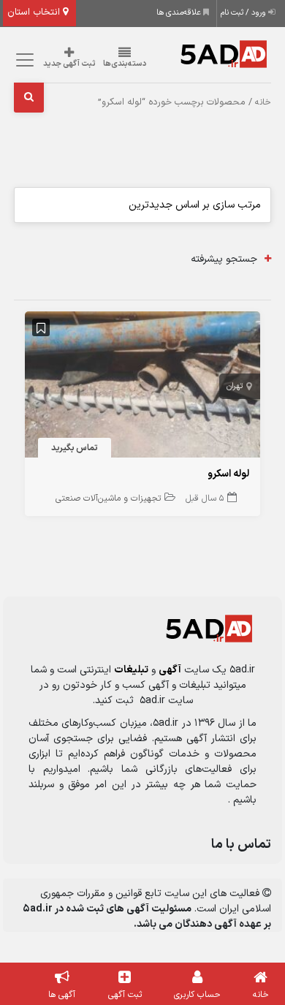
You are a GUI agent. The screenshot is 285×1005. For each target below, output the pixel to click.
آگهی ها (61, 994)
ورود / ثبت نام (244, 13)
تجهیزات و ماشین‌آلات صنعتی (108, 498)
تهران (235, 386)
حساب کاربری (197, 994)
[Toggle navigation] (23, 60)
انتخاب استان (35, 12)
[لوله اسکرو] (142, 387)
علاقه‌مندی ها (179, 13)
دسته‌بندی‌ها (125, 64)
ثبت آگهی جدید (69, 64)
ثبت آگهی (125, 994)
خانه (263, 102)
